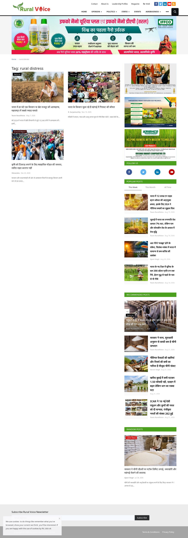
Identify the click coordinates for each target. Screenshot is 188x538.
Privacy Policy (168, 532)
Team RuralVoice (18, 115)
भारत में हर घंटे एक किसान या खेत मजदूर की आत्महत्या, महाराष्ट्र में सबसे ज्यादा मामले (36, 108)
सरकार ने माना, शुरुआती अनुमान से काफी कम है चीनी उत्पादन (163, 342)
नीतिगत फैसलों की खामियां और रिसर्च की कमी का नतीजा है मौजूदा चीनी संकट (163, 362)
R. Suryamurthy (74, 112)
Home (84, 11)
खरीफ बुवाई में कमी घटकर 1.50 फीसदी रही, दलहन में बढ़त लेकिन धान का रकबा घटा (162, 384)
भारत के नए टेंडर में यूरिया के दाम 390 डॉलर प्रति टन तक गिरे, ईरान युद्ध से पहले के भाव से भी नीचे (162, 273)
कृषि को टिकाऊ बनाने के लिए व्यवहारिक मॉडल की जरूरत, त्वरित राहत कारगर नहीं (37, 166)
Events (137, 11)
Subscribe (142, 517)
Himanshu (16, 173)
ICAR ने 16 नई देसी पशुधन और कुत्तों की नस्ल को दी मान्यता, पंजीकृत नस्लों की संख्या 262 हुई (162, 407)
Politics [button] (111, 11)
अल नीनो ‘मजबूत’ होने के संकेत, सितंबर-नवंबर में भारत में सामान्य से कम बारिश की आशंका (163, 249)
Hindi (147, 4)
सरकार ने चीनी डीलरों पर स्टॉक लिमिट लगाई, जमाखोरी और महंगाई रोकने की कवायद (150, 470)
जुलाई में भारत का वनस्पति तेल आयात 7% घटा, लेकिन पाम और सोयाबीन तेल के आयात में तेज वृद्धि (162, 225)
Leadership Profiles (120, 4)
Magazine (135, 4)
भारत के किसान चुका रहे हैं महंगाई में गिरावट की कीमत (91, 107)
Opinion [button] (96, 11)
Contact (94, 4)
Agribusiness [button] (152, 11)
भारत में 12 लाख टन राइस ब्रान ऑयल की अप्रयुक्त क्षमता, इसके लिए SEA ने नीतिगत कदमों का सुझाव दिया (162, 202)
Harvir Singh (155, 369)
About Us (105, 4)
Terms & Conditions (151, 532)
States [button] (125, 11)
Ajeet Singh (154, 259)
